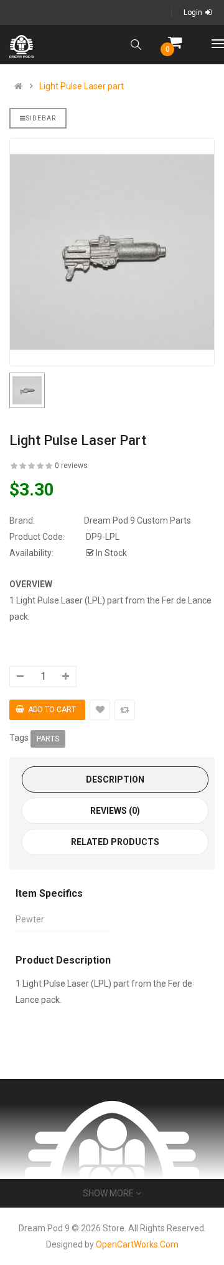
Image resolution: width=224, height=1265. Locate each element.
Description (115, 779)
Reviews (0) (115, 811)
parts (48, 739)
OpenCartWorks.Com (137, 1244)
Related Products (115, 842)
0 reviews (71, 465)
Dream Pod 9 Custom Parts (137, 520)
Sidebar (41, 118)
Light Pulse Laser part (81, 86)
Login (193, 12)
